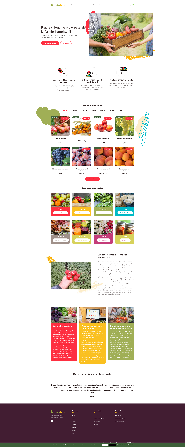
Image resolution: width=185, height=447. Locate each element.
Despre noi (96, 415)
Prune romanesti (82, 169)
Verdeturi (74, 421)
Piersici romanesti (103, 169)
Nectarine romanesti (103, 138)
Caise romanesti (125, 169)
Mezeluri (74, 427)
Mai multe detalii (129, 444)
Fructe (60, 140)
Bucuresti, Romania (120, 421)
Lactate (74, 424)
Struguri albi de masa (124, 138)
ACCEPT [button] (105, 444)
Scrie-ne (96, 424)
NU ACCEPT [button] (112, 444)
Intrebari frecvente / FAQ (99, 418)
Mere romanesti (60, 138)
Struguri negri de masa (60, 169)
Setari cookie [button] (120, 444)
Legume (74, 418)
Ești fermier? (97, 421)
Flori (73, 433)
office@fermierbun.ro (120, 418)
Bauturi (74, 430)
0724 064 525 (118, 415)
